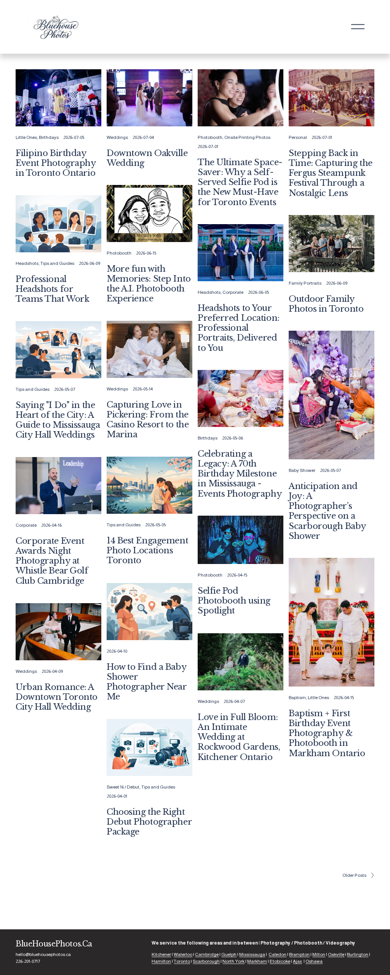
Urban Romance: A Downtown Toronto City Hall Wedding (57, 697)
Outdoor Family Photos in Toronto (326, 304)
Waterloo (183, 954)
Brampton (299, 954)
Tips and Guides (57, 263)
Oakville (336, 954)
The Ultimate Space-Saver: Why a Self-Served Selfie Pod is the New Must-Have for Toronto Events (240, 182)
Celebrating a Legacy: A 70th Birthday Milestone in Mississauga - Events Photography (240, 474)
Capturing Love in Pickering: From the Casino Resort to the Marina (148, 420)
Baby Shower (302, 470)
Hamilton (161, 961)
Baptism (297, 697)
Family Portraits (305, 283)
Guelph (229, 954)
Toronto (182, 961)
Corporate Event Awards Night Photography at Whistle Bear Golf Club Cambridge (52, 561)
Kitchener (161, 954)
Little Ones (26, 137)
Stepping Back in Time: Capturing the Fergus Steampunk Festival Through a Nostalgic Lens (330, 173)
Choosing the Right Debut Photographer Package (149, 822)
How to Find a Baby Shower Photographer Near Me (147, 682)
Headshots (27, 263)
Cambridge (207, 954)
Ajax (297, 961)
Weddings (117, 137)
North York (233, 961)
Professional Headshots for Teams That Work (52, 289)
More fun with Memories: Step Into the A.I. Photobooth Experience (149, 284)
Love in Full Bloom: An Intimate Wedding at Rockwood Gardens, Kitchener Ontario (239, 737)
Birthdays (49, 137)
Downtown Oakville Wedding (147, 158)
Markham (257, 961)
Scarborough (206, 961)
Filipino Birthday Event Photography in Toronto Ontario (56, 163)
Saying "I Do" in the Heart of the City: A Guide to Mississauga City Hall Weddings (58, 420)
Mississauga (252, 954)
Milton (318, 954)
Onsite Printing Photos (247, 137)
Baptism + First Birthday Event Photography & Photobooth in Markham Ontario (327, 733)
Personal (298, 137)
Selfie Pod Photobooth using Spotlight (234, 601)
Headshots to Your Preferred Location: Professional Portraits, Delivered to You (239, 328)
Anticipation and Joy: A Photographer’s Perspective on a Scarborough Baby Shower (327, 511)
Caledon (277, 954)
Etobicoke (280, 961)
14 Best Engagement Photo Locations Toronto (147, 550)
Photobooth (210, 137)
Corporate (232, 292)
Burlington (357, 954)
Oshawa (314, 961)
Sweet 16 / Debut (123, 787)
